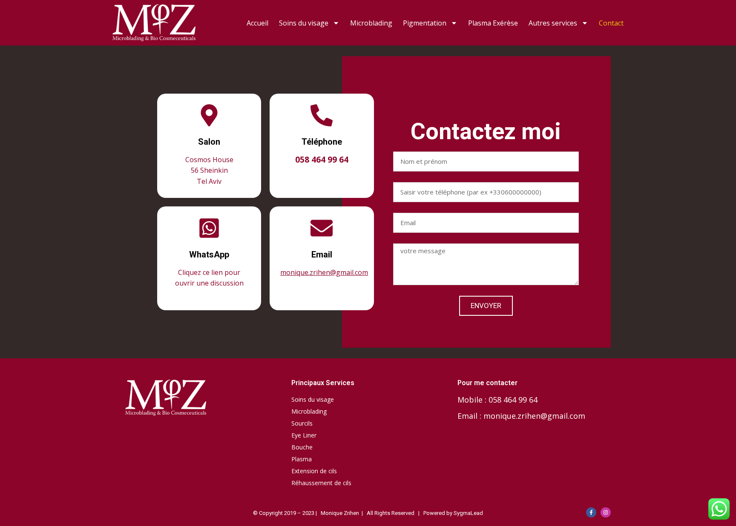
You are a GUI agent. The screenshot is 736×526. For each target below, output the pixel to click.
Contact (611, 23)
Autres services (553, 23)
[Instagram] (606, 512)
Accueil (257, 23)
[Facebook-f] (591, 512)
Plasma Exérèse (493, 23)
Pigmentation (424, 23)
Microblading (371, 23)
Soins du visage (303, 23)
